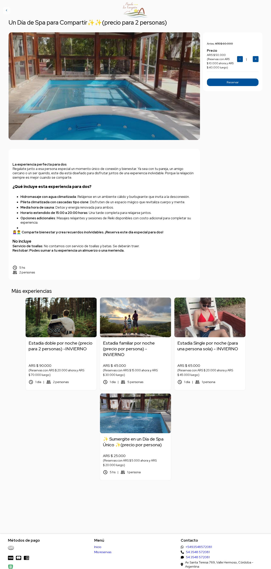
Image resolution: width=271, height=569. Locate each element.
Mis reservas (102, 552)
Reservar (233, 82)
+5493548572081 (198, 547)
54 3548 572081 (198, 552)
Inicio (97, 547)
